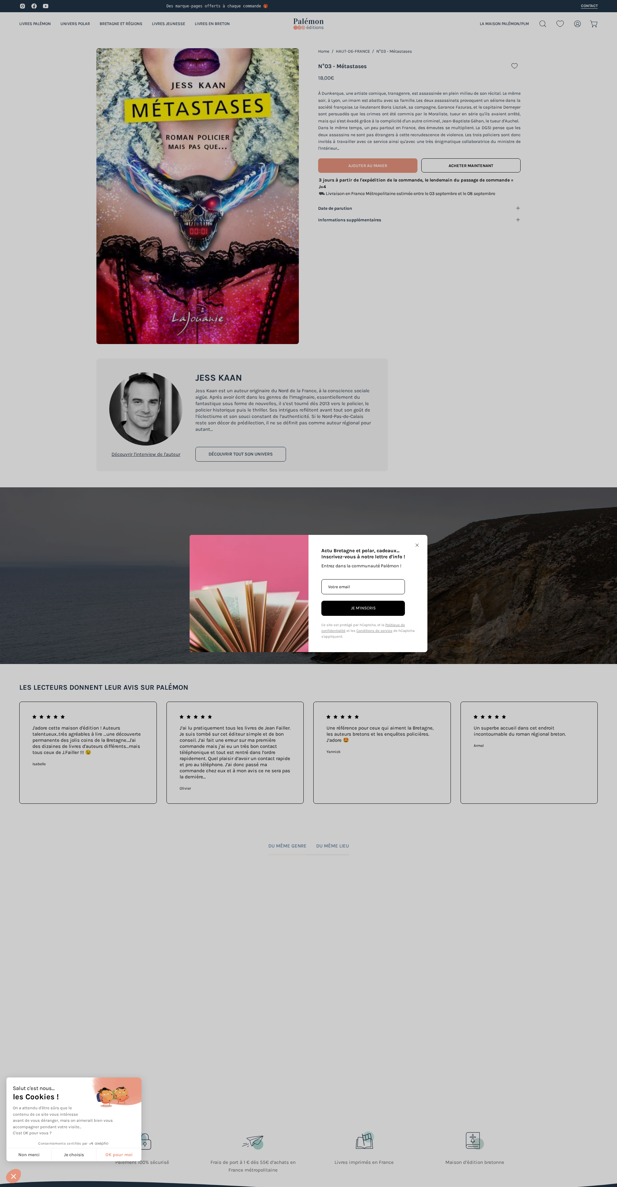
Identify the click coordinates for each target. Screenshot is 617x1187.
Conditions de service (374, 631)
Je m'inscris (363, 608)
